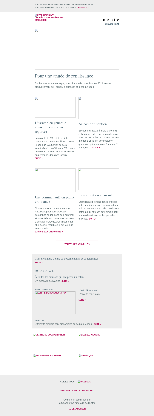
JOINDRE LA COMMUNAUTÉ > (49, 232)
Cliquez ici (83, 7)
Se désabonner (77, 409)
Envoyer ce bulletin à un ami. (77, 390)
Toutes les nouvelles (77, 244)
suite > (39, 158)
